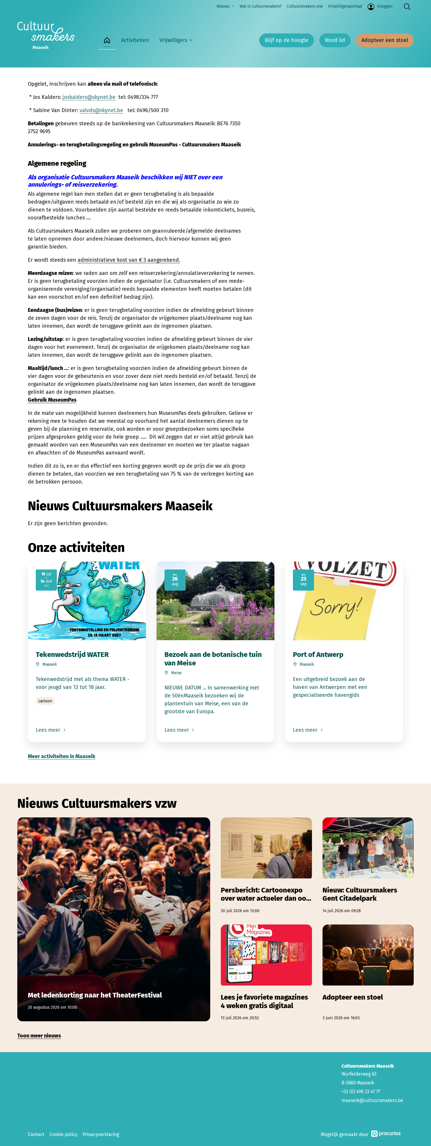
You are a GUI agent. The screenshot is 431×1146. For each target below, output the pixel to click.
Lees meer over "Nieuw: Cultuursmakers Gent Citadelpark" (368, 865)
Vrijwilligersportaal (345, 6)
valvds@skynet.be (101, 110)
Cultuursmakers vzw (305, 6)
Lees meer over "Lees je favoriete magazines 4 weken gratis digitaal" (266, 972)
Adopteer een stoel (385, 40)
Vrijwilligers (173, 40)
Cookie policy (63, 1134)
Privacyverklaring (101, 1134)
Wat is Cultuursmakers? (260, 6)
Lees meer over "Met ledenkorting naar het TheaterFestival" (113, 919)
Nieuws (223, 6)
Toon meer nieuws (39, 1035)
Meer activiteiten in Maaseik (61, 756)
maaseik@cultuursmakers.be (372, 1100)
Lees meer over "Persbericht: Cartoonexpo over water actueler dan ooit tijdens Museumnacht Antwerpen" (266, 865)
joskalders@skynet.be (89, 97)
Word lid (335, 40)
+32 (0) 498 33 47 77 (361, 1091)
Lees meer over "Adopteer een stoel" (368, 972)
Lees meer (49, 730)
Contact (36, 1134)
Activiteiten (135, 40)
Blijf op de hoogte (286, 40)
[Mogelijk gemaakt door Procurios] (386, 1134)
